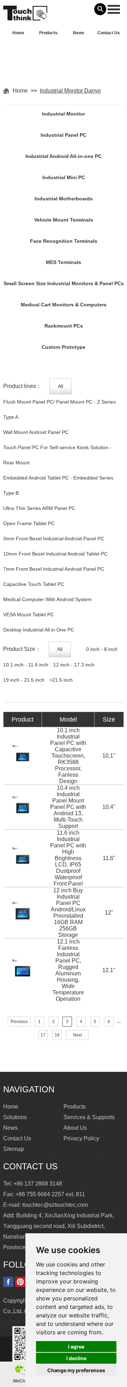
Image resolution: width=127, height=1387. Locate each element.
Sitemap (13, 1149)
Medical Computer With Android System (47, 599)
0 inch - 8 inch (101, 649)
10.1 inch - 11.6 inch (25, 665)
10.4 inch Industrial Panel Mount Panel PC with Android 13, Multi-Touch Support (68, 807)
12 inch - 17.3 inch (74, 665)
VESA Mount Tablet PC (28, 614)
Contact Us (108, 32)
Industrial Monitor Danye (70, 91)
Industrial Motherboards (64, 198)
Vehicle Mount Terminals (63, 220)
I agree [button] (76, 1347)
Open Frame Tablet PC (29, 523)
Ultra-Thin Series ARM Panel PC (39, 508)
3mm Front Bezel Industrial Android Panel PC (53, 538)
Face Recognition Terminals (63, 241)
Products (48, 32)
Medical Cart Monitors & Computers (64, 304)
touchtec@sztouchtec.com (55, 1205)
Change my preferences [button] (76, 1370)
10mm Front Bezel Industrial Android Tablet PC (55, 554)
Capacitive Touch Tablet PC (33, 584)
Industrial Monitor (63, 114)
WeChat (21, 1381)
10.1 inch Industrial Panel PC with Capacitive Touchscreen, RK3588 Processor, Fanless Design (68, 755)
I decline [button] (76, 1358)
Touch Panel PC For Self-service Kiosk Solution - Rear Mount (57, 455)
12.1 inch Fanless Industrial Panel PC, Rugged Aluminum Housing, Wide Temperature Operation (68, 970)
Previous (19, 1021)
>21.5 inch (61, 680)
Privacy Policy (81, 1138)
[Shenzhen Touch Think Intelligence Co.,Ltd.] (25, 16)
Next (77, 1035)
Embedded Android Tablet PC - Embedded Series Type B (58, 485)
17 (43, 1035)
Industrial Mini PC (63, 177)
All (60, 386)
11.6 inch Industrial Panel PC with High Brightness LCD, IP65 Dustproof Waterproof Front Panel (68, 858)
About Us (75, 1128)
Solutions (15, 1117)
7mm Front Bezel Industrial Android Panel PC (53, 569)
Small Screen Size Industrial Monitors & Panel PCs (64, 283)
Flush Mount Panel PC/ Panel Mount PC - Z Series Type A (59, 409)
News (78, 32)
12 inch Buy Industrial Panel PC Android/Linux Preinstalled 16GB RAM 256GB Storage (68, 912)
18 (57, 1035)
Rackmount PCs (63, 326)
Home (18, 32)
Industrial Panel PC (63, 135)
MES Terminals (63, 262)
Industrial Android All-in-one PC (63, 156)
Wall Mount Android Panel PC (35, 432)
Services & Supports (89, 1117)
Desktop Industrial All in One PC (38, 630)
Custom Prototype (63, 347)
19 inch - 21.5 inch (23, 680)
